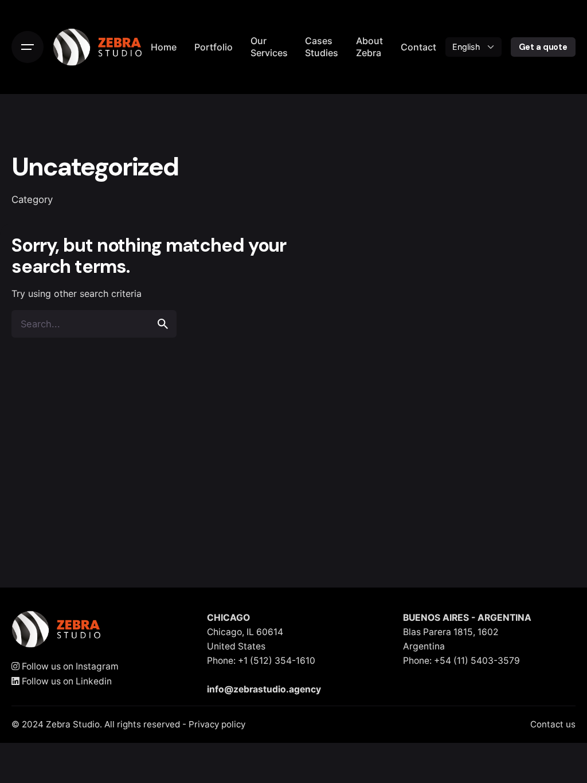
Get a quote (543, 47)
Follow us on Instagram (69, 666)
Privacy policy (217, 724)
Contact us (553, 724)
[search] (163, 324)
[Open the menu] (27, 47)
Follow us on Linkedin (65, 681)
